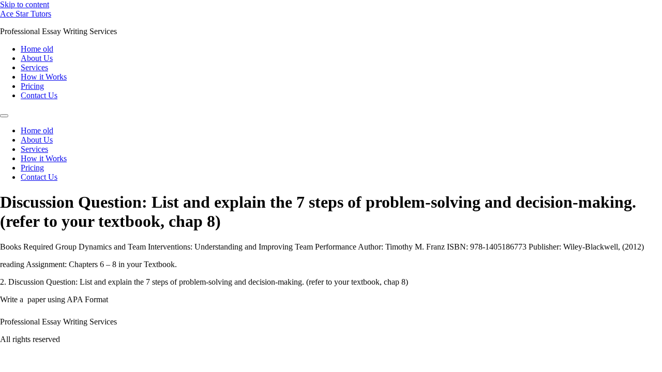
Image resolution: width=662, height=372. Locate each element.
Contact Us (39, 95)
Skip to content (24, 4)
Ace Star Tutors (25, 13)
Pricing (32, 86)
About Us (37, 58)
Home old (37, 48)
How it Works (44, 76)
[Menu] (4, 115)
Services (34, 67)
